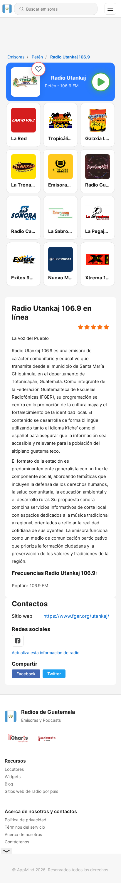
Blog (9, 783)
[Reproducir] (100, 82)
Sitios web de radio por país (31, 791)
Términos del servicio (25, 827)
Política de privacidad (25, 819)
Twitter (54, 673)
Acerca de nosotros (23, 834)
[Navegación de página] (110, 9)
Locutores (14, 769)
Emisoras (15, 56)
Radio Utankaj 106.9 (70, 56)
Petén (37, 56)
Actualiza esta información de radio (45, 652)
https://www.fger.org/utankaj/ (76, 616)
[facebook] (17, 641)
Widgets (13, 776)
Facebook (26, 673)
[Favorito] (38, 69)
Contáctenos (17, 841)
